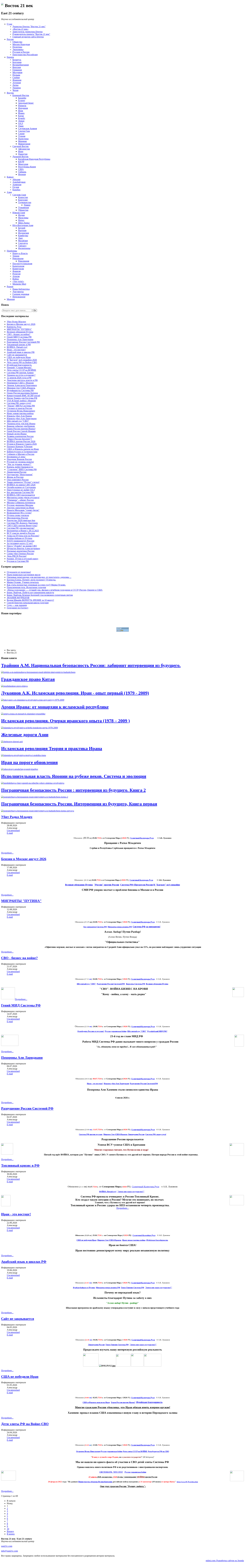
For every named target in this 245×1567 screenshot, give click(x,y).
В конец (11, 1534)
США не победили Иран (86, 1240)
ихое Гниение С (128, 1288)
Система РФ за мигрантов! (146, 926)
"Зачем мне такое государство (157, 1288)
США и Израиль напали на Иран (96, 1402)
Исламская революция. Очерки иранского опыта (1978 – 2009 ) (65, 720)
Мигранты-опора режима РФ (120, 927)
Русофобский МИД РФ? (157, 1031)
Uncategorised (13, 830)
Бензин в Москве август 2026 (23, 859)
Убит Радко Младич (16, 817)
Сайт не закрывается (17, 1318)
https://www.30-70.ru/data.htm (187, 1482)
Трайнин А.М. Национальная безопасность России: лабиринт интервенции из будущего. (91, 665)
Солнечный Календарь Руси (142, 838)
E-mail (10, 833)
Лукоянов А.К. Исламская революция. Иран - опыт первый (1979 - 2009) (75, 693)
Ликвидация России (136, 1134)
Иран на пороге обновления (29, 762)
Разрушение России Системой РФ (111, 984)
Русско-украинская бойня (115, 1031)
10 (8, 1529)
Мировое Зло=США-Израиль (115, 1134)
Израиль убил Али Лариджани (116, 1083)
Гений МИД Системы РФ (21, 1005)
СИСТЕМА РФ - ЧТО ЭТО (110, 1472)
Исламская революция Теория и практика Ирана (51, 748)
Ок (35, 310)
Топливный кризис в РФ (20, 1165)
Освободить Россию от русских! (90, 1031)
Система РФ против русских (91, 1134)
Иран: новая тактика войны (133, 1240)
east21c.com (6, 1546)
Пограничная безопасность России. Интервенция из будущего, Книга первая (79, 803)
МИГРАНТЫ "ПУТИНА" (21, 901)
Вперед (10, 1531)
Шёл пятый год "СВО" (86, 984)
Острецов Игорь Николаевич (88, 1451)
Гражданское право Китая (28, 679)
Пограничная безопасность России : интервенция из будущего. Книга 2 (73, 790)
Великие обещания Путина (79, 885)
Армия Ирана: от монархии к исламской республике (55, 706)
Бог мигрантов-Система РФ (95, 927)
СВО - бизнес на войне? (19, 958)
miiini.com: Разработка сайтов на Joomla (225, 1560)
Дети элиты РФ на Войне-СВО (25, 1424)
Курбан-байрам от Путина (84, 1288)
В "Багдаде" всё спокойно (166, 885)
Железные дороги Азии (24, 734)
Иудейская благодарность (157, 1240)
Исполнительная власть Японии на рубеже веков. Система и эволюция (73, 776)
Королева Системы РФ (135, 984)
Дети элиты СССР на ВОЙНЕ (135, 1451)
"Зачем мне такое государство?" (130, 1192)
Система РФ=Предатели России (136, 885)
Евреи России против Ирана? (123, 1402)
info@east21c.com (9, 1551)
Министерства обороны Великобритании (95, 1482)
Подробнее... (7, 853)
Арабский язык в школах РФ (23, 1261)
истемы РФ (139, 1288)
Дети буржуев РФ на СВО (158, 1451)
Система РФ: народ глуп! (155, 1134)
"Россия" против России (106, 885)
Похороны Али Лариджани (22, 1057)
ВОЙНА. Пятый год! (107, 1192)
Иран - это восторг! (95, 1083)
